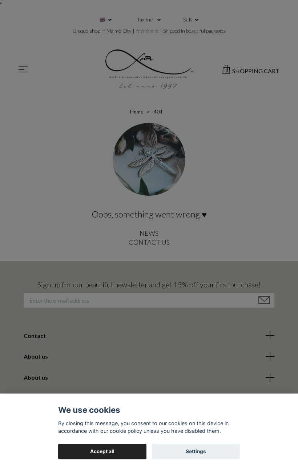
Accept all (102, 451)
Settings (196, 451)
